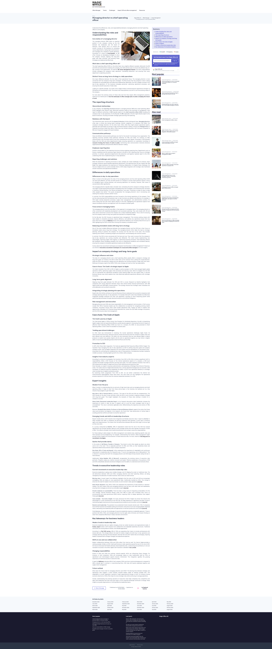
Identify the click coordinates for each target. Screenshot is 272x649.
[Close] (161, 321)
